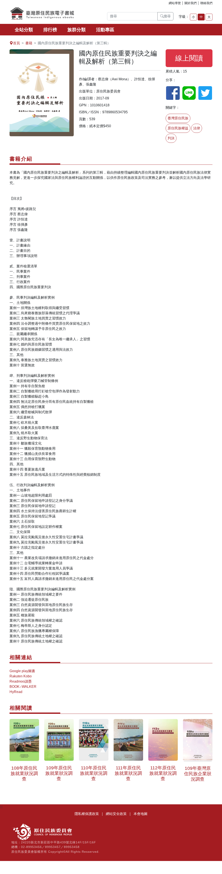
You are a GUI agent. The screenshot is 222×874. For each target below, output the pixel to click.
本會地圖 (140, 814)
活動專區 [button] (105, 29)
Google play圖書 (22, 671)
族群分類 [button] (76, 29)
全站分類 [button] (24, 29)
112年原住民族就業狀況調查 (163, 771)
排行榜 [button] (50, 29)
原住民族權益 (178, 128)
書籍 (28, 43)
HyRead (16, 692)
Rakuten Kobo (21, 676)
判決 (171, 138)
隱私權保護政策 (87, 814)
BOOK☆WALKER (23, 686)
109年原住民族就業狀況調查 (59, 771)
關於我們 (190, 3)
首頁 (16, 43)
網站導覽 (175, 3)
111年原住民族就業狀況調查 (128, 771)
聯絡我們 (206, 3)
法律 (196, 128)
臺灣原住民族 (178, 118)
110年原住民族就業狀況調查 (93, 771)
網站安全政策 (116, 814)
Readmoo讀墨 (21, 681)
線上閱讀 (189, 58)
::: (1, 38)
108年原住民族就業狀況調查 (24, 771)
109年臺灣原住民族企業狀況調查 (197, 772)
